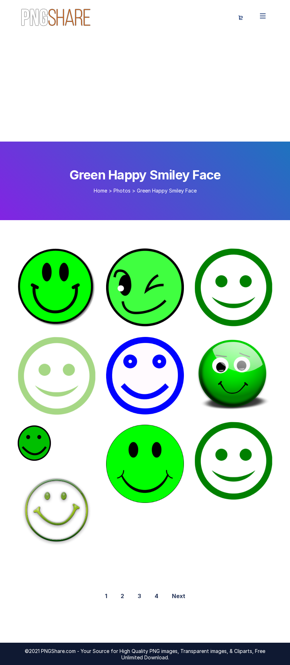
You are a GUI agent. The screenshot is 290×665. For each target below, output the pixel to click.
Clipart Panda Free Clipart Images (157, 407)
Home (100, 191)
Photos (122, 191)
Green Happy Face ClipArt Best (77, 318)
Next (178, 596)
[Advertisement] (145, 88)
